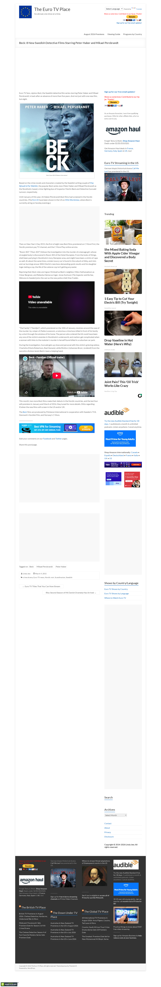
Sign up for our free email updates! (129, 23)
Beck (31, 566)
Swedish (69, 577)
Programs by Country (132, 34)
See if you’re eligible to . (95, 896)
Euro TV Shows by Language (116, 593)
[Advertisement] (80, 66)
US (110, 458)
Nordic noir (49, 577)
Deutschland (118, 455)
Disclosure (109, 836)
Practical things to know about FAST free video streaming (127, 928)
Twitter (58, 438)
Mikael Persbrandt (45, 566)
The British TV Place (33, 907)
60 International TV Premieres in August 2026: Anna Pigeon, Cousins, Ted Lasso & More (96, 920)
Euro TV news (38, 577)
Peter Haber (61, 566)
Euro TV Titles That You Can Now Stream (41, 586)
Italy (115, 151)
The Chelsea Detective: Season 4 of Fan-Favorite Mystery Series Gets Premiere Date (32, 935)
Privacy (107, 832)
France (130, 148)
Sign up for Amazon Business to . (127, 936)
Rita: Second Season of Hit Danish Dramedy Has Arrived (71, 592)
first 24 (35, 200)
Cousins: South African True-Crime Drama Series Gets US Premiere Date (95, 929)
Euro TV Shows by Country (116, 589)
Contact (107, 823)
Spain (120, 151)
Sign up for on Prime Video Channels (64, 898)
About (107, 828)
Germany (108, 151)
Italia (136, 455)
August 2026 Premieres (94, 34)
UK (126, 151)
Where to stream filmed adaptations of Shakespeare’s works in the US (96, 862)
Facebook (47, 438)
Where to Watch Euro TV (115, 598)
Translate (139, 9)
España (107, 455)
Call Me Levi (55, 863)
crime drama (28, 577)
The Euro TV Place (52, 9)
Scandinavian (60, 577)
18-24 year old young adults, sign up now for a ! (127, 901)
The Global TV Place (96, 911)
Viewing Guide (113, 34)
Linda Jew (26, 574)
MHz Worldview (72, 200)
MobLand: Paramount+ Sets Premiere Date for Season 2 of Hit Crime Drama (32, 925)
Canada (134, 452)
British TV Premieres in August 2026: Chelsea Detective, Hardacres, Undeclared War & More (33, 916)
